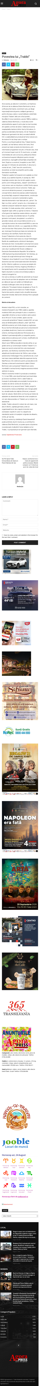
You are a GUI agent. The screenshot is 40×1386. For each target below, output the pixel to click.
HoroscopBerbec (6, 1166)
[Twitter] (8, 64)
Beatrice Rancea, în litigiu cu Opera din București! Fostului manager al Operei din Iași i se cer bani (24, 1275)
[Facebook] (4, 64)
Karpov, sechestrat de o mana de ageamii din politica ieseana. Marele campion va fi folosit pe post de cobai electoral (30, 463)
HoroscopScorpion (29, 1179)
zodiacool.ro (23, 1197)
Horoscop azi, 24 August (14, 1155)
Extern (9, 9)
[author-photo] (20, 484)
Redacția (6, 60)
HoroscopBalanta (21, 1179)
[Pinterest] (13, 64)
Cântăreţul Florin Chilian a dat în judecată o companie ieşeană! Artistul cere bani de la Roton (23, 1285)
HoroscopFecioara (13, 1179)
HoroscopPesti (29, 1191)
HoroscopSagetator (6, 1191)
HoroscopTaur (13, 1166)
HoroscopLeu (6, 1179)
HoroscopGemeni (21, 1166)
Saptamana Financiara (14, 435)
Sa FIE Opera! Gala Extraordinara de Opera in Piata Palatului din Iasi (10, 461)
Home (3, 9)
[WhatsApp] (17, 64)
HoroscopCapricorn (13, 1191)
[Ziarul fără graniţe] (18, 1357)
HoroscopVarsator (21, 1191)
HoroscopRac (29, 1166)
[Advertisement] (20, 31)
